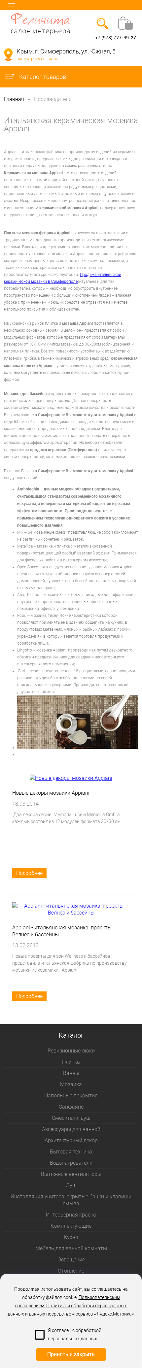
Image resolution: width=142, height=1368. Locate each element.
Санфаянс (71, 1107)
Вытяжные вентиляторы (71, 1174)
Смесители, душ (71, 1118)
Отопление (71, 1271)
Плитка (71, 1062)
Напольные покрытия (71, 1095)
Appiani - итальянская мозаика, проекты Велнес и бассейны (62, 931)
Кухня (71, 1237)
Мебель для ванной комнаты (71, 1248)
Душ (71, 1185)
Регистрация (31, 37)
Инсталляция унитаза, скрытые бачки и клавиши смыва (71, 1200)
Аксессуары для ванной (71, 1129)
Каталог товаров (42, 76)
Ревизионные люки (71, 1051)
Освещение (71, 1259)
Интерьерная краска (71, 1215)
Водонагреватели (71, 1163)
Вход (9, 37)
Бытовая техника (71, 1152)
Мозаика (71, 1084)
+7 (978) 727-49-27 (115, 37)
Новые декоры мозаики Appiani (50, 793)
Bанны (71, 1073)
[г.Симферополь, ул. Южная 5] (8, 54)
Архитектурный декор (71, 1140)
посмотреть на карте (37, 58)
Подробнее (29, 873)
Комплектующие (71, 1226)
